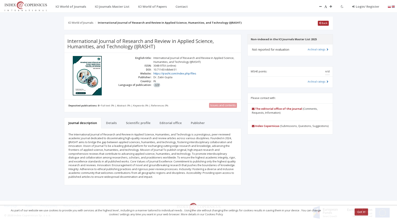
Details (111, 123)
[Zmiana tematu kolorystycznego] (342, 6)
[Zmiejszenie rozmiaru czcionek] (318, 6)
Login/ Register (367, 6)
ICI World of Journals (80, 22)
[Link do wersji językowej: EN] (393, 6)
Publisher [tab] (198, 123)
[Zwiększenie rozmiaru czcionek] (332, 6)
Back (324, 23)
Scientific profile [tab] (138, 123)
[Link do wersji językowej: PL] (389, 6)
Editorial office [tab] (171, 123)
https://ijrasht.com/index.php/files (174, 73)
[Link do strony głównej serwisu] (25, 6)
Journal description (82, 123)
